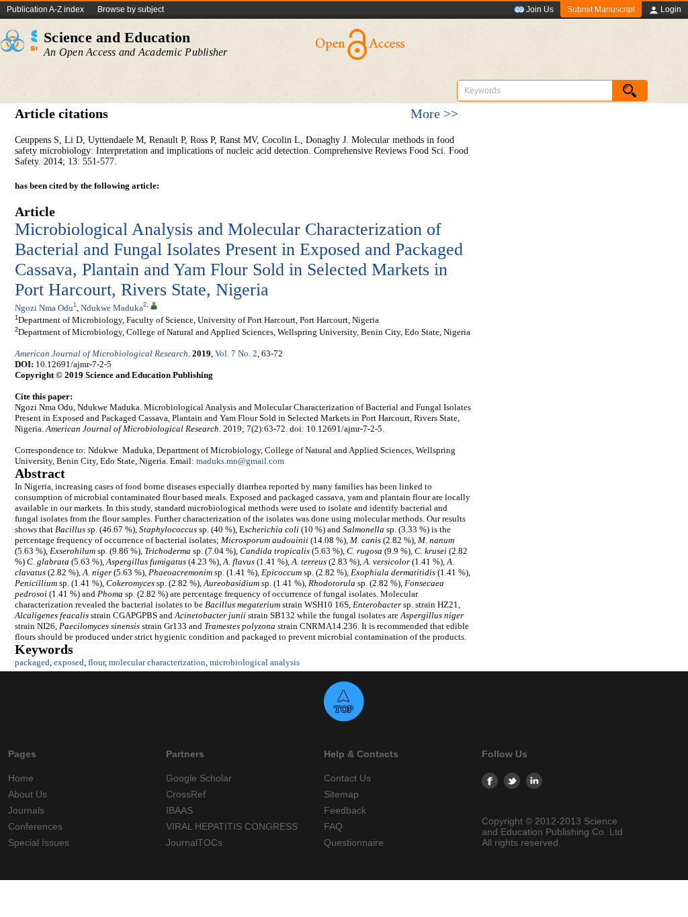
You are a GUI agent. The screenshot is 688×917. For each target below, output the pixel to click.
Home (21, 778)
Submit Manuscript (601, 9)
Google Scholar (199, 778)
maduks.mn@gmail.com (240, 461)
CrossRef (186, 794)
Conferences (35, 826)
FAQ (333, 826)
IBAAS (179, 810)
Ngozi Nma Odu (44, 308)
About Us (27, 794)
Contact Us (347, 778)
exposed (69, 662)
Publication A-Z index (45, 9)
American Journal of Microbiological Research (101, 353)
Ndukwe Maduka (112, 308)
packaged (32, 662)
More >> (434, 114)
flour (96, 662)
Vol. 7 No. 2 (236, 353)
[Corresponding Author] (153, 304)
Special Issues (38, 842)
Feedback (345, 810)
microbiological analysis (255, 662)
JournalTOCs (194, 842)
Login (670, 9)
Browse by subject (130, 9)
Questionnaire (354, 842)
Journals (26, 810)
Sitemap (341, 794)
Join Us (540, 9)
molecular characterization (157, 662)
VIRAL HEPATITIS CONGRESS (232, 826)
